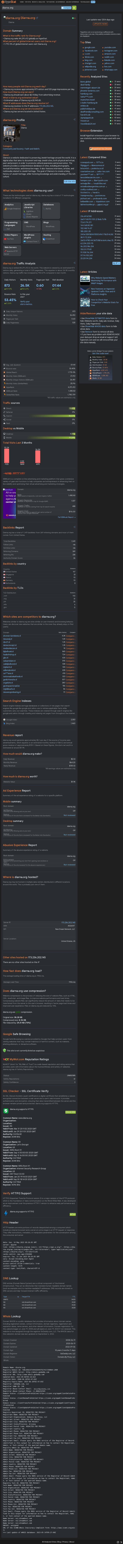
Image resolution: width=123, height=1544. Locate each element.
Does (24, 991)
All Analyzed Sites (49, 1542)
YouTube (10, 239)
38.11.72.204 (85, 237)
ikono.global (85, 82)
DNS (10, 1278)
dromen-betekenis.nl (12, 636)
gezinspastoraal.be (11, 686)
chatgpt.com (90, 63)
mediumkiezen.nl (10, 648)
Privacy (65, 1542)
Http (10, 1222)
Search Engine (17, 701)
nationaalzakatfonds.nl (12, 676)
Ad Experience (17, 790)
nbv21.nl (6, 642)
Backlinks (13, 527)
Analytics (9, 205)
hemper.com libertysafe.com (94, 180)
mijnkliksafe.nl (9, 689)
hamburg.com (86, 94)
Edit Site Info (69, 181)
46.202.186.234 (87, 246)
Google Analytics (13, 209)
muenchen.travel (87, 100)
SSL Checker (26, 1091)
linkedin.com (109, 60)
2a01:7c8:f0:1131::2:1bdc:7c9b (93, 219)
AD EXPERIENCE (60, 2)
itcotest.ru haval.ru (89, 192)
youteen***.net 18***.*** (92, 174)
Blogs (46, 222)
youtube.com (110, 47)
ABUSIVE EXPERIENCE (72, 2)
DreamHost (50, 239)
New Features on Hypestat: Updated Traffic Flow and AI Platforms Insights (103, 292)
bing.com (88, 60)
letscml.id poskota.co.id (91, 168)
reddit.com (109, 57)
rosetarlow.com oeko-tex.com (95, 171)
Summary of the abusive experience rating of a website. (25, 850)
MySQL (48, 209)
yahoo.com (109, 63)
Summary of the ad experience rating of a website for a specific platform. (33, 795)
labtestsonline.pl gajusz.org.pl (94, 204)
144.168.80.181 (86, 225)
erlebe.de (84, 106)
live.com (107, 66)
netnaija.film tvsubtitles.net (93, 183)
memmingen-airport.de (90, 88)
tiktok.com (89, 57)
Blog (59, 1542)
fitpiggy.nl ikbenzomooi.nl (92, 165)
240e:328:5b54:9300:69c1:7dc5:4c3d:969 (98, 234)
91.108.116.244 (86, 252)
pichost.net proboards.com (93, 198)
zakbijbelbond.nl (10, 664)
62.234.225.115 (86, 243)
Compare (67, 8)
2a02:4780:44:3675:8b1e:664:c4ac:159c (98, 240)
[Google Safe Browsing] (4, 1050)
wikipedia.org (90, 66)
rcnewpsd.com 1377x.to (91, 162)
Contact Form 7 (32, 241)
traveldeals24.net (88, 124)
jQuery (28, 214)
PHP (8, 229)
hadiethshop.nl (9, 654)
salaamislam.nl (9, 661)
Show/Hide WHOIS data (95, 326)
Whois (12, 1316)
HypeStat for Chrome (102, 149)
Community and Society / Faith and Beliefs (21, 149)
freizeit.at (84, 121)
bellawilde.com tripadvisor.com (95, 201)
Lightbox (29, 211)
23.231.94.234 (86, 258)
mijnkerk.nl (7, 667)
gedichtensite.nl (10, 679)
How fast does (22, 971)
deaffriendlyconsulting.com (92, 112)
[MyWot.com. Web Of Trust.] (6, 1059)
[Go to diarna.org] (37, 18)
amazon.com (110, 54)
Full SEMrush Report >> (67, 517)
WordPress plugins (29, 236)
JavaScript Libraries (29, 206)
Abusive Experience (20, 845)
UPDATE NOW (100, 24)
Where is (20, 877)
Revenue (13, 735)
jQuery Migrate (32, 217)
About (71, 1542)
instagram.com (110, 51)
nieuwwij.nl (7, 639)
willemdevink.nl (9, 670)
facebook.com (91, 51)
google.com (90, 47)
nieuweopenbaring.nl (12, 692)
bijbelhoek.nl (8, 651)
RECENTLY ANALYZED (38, 2)
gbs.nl (5, 658)
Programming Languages (11, 223)
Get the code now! (100, 353)
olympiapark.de (86, 118)
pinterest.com (91, 70)
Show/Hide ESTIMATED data (97, 318)
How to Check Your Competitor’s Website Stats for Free (105, 302)
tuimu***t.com (86, 97)
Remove (88, 332)
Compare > (70, 636)
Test (73, 1214)
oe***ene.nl (8, 673)
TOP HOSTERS (50, 2)
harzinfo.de (85, 115)
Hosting (47, 235)
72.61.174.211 (86, 222)
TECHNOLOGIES (85, 2)
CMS (26, 222)
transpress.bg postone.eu (92, 195)
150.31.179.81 (86, 249)
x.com (87, 54)
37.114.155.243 (86, 255)
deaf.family (85, 85)
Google (17, 1034)
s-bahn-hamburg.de (89, 103)
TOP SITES (28, 2)
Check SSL (70, 1112)
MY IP (93, 2)
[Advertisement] (39, 66)
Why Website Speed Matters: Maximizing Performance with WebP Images (103, 281)
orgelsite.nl (8, 683)
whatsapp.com (110, 70)
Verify (17, 1193)
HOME (22, 2)
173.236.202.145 (46, 106)
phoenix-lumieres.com (89, 91)
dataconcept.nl (9, 645)
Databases (48, 205)
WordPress (30, 226)
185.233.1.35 (85, 231)
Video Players (11, 235)
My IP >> (116, 263)
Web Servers (11, 247)
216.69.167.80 (86, 216)
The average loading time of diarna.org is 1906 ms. (23, 976)
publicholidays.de (87, 109)
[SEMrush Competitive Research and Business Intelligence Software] (14, 473)
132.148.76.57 (86, 228)
